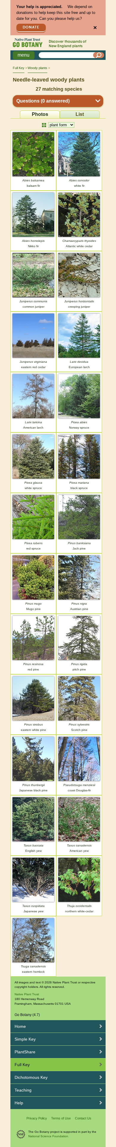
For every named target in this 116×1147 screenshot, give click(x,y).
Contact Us (83, 1118)
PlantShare (25, 1051)
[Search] (98, 55)
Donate (31, 27)
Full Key (18, 68)
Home (20, 1026)
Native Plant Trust (27, 994)
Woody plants (37, 68)
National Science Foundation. (48, 1136)
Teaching (23, 1090)
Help (19, 1102)
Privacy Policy (36, 1118)
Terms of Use (61, 1118)
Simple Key (25, 1039)
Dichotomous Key (31, 1077)
